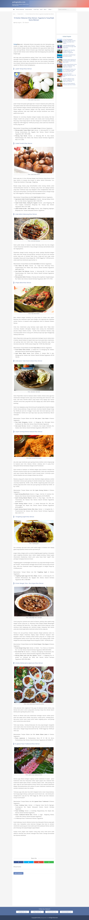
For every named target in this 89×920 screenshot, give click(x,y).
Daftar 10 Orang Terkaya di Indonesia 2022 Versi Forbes (69, 84)
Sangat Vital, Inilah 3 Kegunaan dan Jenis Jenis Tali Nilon (69, 75)
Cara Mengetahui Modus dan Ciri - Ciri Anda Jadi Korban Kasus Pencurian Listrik (69, 70)
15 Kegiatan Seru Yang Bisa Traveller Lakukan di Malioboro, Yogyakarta (69, 51)
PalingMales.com (22, 911)
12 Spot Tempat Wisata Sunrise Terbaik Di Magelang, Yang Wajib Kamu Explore (70, 65)
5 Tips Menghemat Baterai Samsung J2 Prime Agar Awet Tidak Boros (69, 46)
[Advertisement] (53, 4)
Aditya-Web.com (37, 911)
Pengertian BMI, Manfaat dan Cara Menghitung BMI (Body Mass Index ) (69, 61)
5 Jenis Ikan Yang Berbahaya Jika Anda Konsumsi (69, 55)
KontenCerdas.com (51, 911)
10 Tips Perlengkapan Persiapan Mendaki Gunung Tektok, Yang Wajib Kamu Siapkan (69, 41)
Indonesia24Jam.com (66, 911)
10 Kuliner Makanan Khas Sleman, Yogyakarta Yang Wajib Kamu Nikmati (68, 80)
